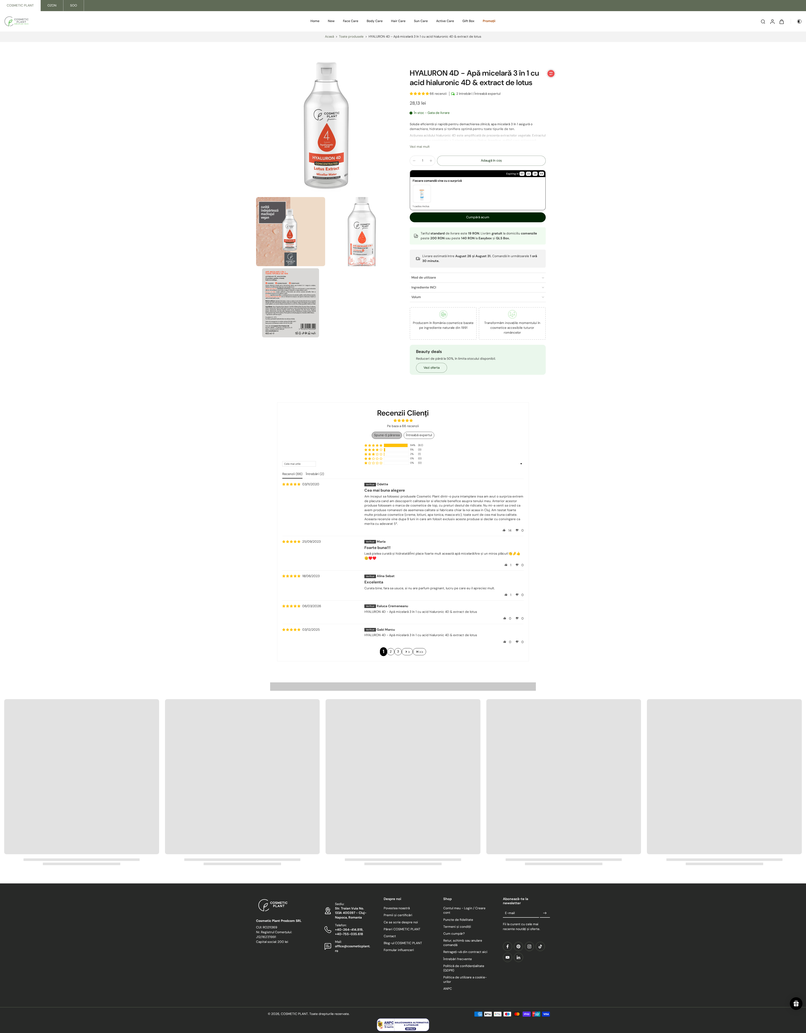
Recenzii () (292, 474)
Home (314, 21)
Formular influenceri (399, 950)
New (331, 21)
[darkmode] (796, 21)
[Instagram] (529, 946)
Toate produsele (351, 36)
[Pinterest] (518, 946)
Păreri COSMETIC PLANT (402, 929)
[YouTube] (507, 957)
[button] (420, 94)
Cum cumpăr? (454, 934)
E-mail (510, 913)
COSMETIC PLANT (20, 5)
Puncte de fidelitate (458, 920)
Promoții (489, 21)
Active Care (445, 21)
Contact (390, 936)
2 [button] (391, 651)
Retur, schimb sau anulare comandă (462, 942)
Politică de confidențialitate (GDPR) (463, 968)
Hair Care (398, 21)
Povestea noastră (397, 908)
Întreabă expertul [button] (419, 435)
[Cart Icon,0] (781, 21)
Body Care (375, 21)
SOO (73, 5)
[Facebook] (507, 946)
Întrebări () (315, 474)
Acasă (329, 36)
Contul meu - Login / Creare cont (464, 910)
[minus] (414, 161)
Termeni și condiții (457, 927)
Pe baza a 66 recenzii (403, 426)
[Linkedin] (518, 957)
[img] (291, 484)
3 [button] (398, 651)
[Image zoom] (326, 125)
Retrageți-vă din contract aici (465, 952)
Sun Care (421, 21)
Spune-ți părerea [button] (387, 435)
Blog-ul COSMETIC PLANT (403, 943)
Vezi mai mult (420, 147)
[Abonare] (545, 913)
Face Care (350, 21)
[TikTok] (540, 946)
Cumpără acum (477, 217)
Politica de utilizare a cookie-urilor (465, 979)
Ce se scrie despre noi (401, 922)
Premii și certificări (398, 915)
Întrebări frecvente (457, 959)
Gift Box (468, 21)
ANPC (447, 989)
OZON (51, 5)
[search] (763, 21)
